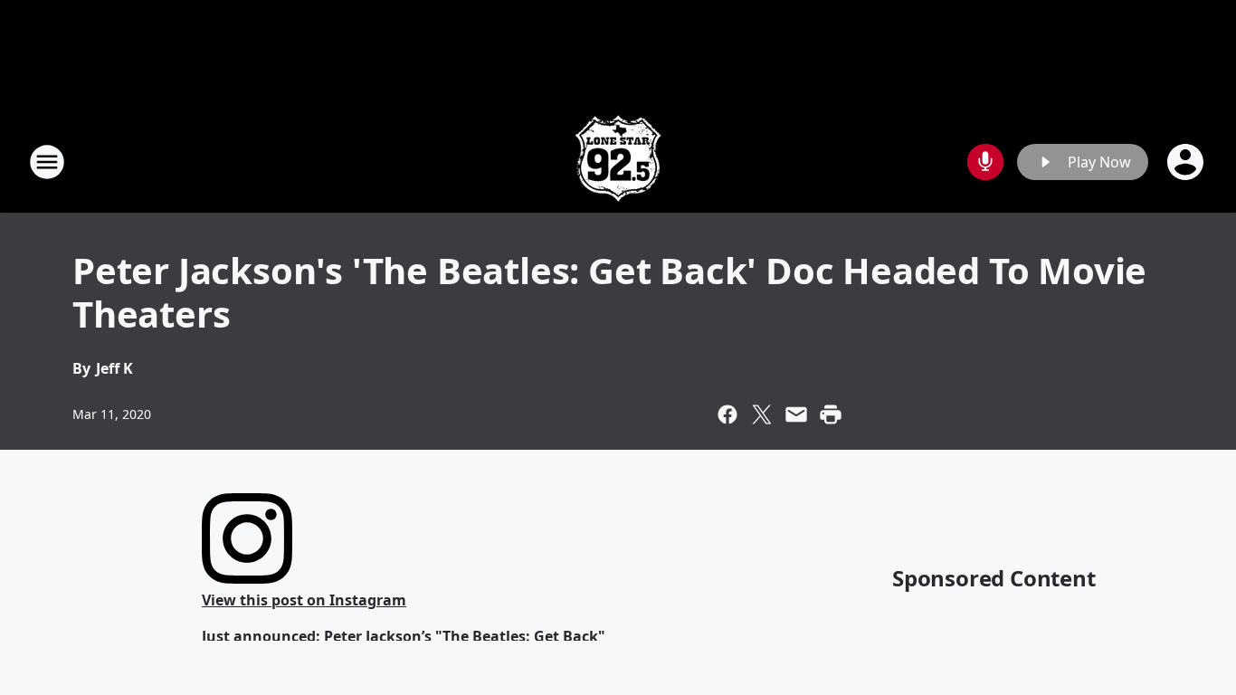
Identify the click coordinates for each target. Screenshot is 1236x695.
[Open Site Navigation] (47, 162)
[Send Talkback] (985, 162)
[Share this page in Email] (796, 414)
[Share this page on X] (762, 414)
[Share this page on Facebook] (727, 414)
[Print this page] (830, 414)
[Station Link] (618, 161)
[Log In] (1187, 162)
